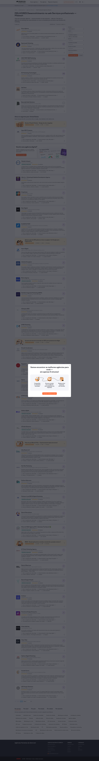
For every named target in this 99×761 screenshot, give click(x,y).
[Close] (69, 365)
